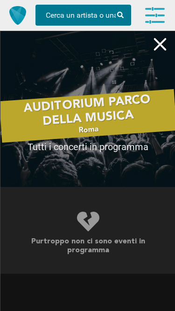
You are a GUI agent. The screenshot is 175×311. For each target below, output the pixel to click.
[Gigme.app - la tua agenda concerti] (17, 15)
